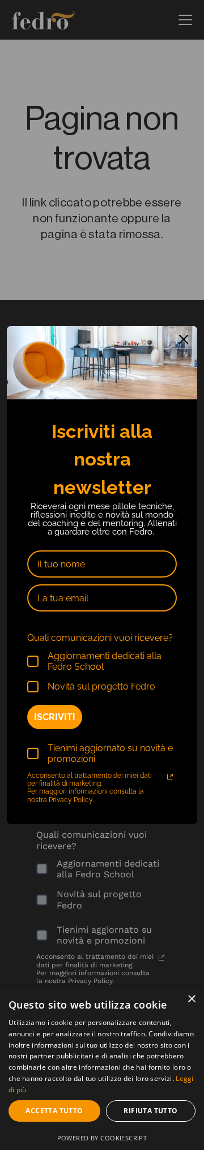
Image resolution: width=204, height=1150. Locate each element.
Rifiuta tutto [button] (150, 1110)
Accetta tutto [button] (54, 1110)
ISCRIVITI (54, 717)
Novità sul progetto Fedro (101, 686)
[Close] (183, 339)
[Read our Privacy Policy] (170, 776)
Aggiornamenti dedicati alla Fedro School (105, 661)
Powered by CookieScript (102, 1138)
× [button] (191, 999)
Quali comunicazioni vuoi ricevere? (100, 637)
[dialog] (102, 1068)
